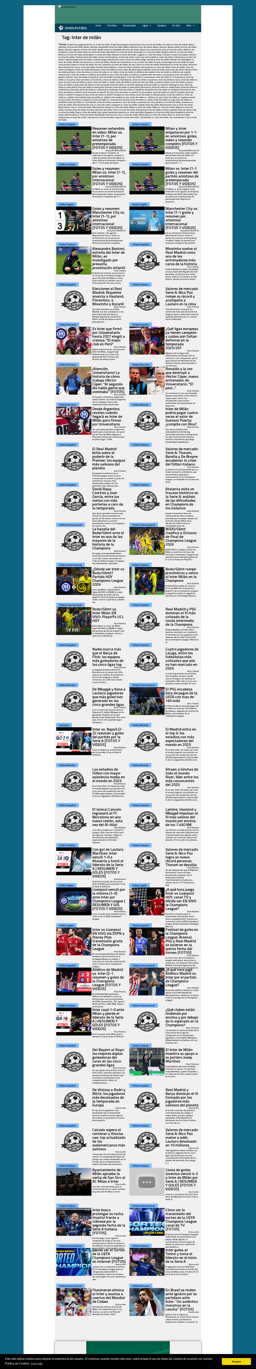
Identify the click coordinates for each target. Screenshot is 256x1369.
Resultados (129, 25)
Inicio (98, 25)
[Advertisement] (37, 57)
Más (189, 25)
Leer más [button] (36, 1363)
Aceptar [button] (236, 1361)
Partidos (112, 25)
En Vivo (176, 25)
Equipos (161, 25)
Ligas (145, 25)
